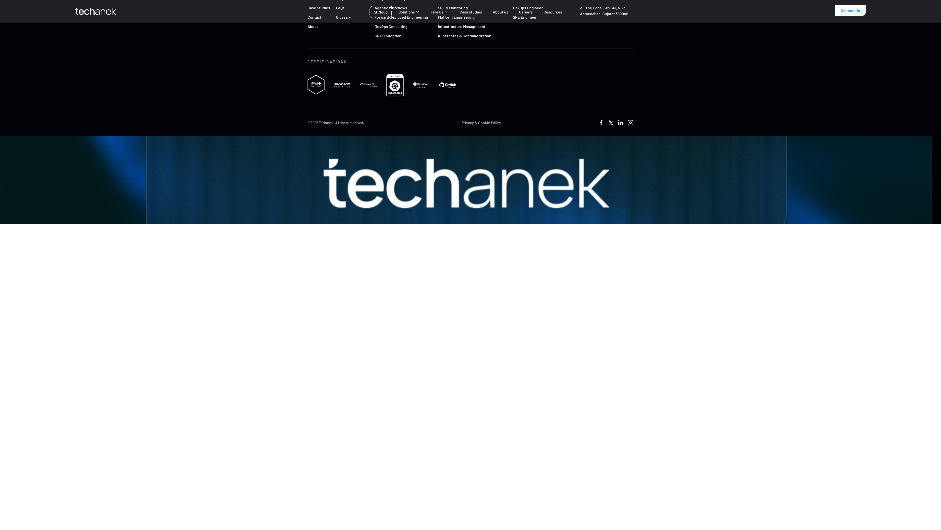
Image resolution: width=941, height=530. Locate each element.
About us (500, 12)
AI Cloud (380, 12)
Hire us (437, 12)
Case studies (471, 12)
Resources (553, 12)
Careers (526, 12)
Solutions (406, 12)
